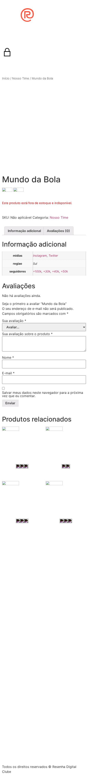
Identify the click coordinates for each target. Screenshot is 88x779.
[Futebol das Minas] (66, 494)
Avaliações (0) (58, 231)
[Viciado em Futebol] (22, 494)
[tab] (24, 230)
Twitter (53, 255)
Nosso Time (20, 78)
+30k (46, 271)
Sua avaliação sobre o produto (27, 333)
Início (5, 78)
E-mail (8, 373)
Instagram (40, 255)
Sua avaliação (14, 320)
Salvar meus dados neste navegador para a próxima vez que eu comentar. (42, 394)
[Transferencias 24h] (66, 440)
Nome (8, 357)
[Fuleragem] (22, 440)
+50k (64, 271)
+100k (37, 271)
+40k (55, 271)
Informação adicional (24, 231)
